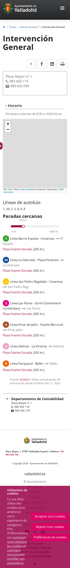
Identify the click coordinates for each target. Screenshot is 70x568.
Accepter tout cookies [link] (50, 516)
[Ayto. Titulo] (39, 440)
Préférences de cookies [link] (50, 537)
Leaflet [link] (9, 189)
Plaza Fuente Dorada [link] (17, 249)
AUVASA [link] (25, 379)
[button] (62, 8)
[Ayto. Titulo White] (25, 8)
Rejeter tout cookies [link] (50, 527)
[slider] (23, 226)
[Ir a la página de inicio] (8, 8)
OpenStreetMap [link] (28, 189)
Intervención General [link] (53, 27)
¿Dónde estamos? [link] (29, 27)
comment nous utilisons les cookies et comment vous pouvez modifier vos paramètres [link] (17, 550)
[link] (2, 146)
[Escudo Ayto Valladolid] (27, 440)
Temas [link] (12, 27)
